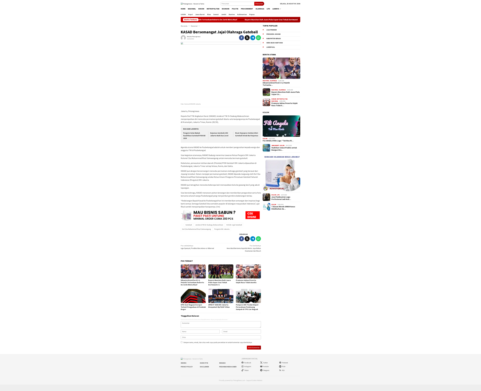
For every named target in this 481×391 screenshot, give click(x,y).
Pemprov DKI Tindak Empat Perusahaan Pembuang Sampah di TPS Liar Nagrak (247, 307)
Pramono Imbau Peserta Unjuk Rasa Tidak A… (284, 104)
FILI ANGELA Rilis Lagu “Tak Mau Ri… (278, 141)
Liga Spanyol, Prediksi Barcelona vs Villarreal (197, 247)
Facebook (247, 363)
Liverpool (270, 47)
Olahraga (273, 81)
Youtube (266, 366)
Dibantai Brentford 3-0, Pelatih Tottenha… (276, 84)
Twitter (265, 363)
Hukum (273, 99)
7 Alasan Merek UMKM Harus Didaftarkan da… (283, 208)
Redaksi (222, 363)
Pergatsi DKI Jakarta (221, 229)
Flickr (283, 366)
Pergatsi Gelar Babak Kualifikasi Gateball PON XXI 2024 (194, 135)
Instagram (247, 366)
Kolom (266, 112)
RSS (283, 370)
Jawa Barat (275, 145)
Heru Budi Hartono (274, 43)
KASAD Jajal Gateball (234, 225)
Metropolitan (282, 99)
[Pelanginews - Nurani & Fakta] (192, 3)
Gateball (189, 225)
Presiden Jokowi (273, 34)
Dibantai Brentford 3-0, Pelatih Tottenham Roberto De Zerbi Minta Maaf (192, 282)
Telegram (266, 370)
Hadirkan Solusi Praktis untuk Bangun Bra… (284, 149)
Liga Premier (271, 30)
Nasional (266, 81)
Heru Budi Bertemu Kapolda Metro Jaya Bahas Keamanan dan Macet (244, 248)
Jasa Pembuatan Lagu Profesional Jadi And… (281, 198)
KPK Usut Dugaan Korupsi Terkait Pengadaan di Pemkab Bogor (193, 307)
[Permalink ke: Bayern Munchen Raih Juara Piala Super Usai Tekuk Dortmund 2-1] (220, 271)
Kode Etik (204, 363)
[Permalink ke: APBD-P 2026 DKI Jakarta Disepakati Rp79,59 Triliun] (220, 296)
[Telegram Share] (252, 37)
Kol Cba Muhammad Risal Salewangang (196, 229)
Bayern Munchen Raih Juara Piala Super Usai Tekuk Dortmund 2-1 (254, 20)
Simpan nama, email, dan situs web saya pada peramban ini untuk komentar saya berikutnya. (217, 342)
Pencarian (259, 4)
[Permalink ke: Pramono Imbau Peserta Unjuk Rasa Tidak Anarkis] (248, 271)
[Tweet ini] (247, 37)
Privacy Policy (187, 367)
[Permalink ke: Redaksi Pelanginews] (183, 37)
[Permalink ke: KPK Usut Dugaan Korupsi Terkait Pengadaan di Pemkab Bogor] (193, 296)
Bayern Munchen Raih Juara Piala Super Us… (285, 93)
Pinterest (285, 363)
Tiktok (246, 370)
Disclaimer (204, 367)
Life (278, 195)
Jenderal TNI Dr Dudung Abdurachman (209, 225)
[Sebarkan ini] (241, 37)
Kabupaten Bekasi (273, 38)
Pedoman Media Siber (227, 367)
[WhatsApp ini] (258, 37)
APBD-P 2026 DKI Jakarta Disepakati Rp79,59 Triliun (219, 306)
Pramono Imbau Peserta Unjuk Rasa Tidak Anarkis (246, 281)
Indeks (183, 363)
